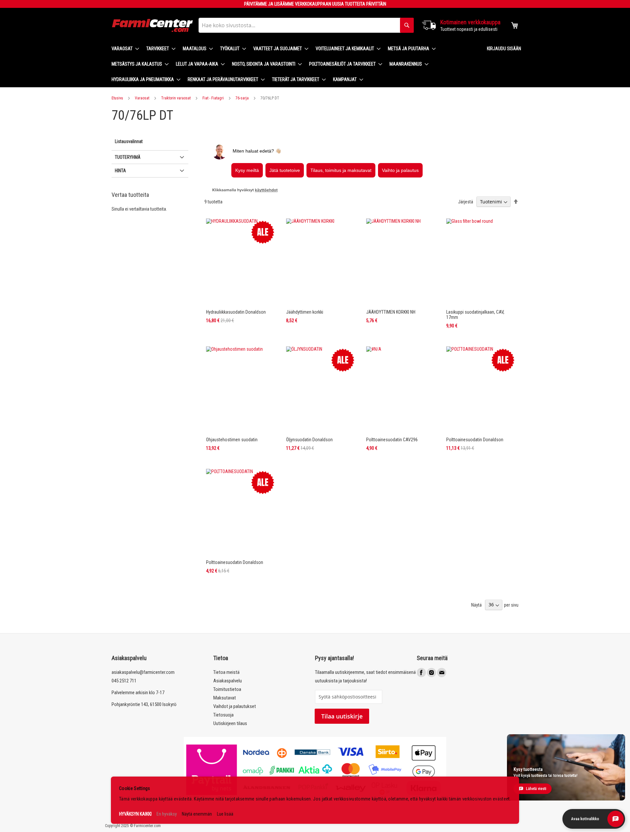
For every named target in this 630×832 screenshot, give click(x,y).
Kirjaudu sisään (504, 48)
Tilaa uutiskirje (342, 716)
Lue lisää (225, 814)
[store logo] (153, 25)
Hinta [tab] (120, 170)
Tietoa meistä (226, 672)
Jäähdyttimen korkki (304, 312)
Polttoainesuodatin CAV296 (392, 439)
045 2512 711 (124, 681)
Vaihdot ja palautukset (234, 706)
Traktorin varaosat (176, 98)
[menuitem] (123, 48)
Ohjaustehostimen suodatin (232, 439)
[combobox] (306, 25)
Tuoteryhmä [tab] (127, 157)
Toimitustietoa (227, 689)
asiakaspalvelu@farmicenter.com (143, 672)
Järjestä (465, 201)
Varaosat (142, 98)
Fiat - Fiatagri (213, 98)
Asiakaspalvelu (227, 681)
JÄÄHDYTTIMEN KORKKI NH (390, 312)
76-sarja (242, 98)
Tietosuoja (223, 715)
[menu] (294, 64)
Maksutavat (224, 698)
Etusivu (117, 98)
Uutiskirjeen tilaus (230, 723)
